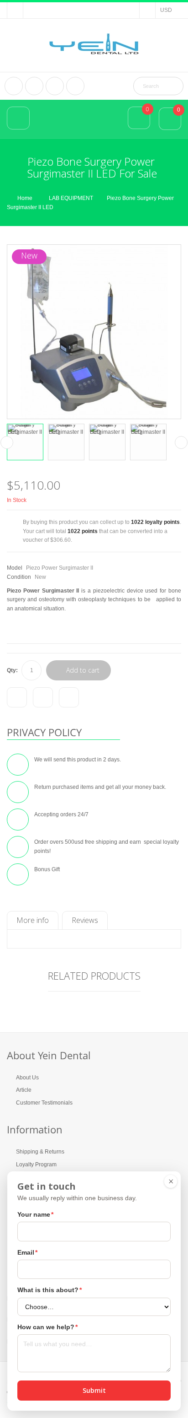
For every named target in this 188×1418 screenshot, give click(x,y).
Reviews (85, 920)
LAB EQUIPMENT (71, 198)
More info (32, 920)
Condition (19, 577)
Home (24, 198)
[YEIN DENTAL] (94, 44)
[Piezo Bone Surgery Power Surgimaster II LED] (25, 442)
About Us (27, 1077)
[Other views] (6, 442)
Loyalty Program (36, 1164)
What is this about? (49, 1290)
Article (23, 1090)
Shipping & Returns (40, 1151)
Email (27, 1252)
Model (14, 568)
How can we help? (47, 1327)
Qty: (12, 670)
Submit (94, 1390)
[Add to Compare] (17, 697)
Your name (35, 1214)
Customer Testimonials (44, 1103)
